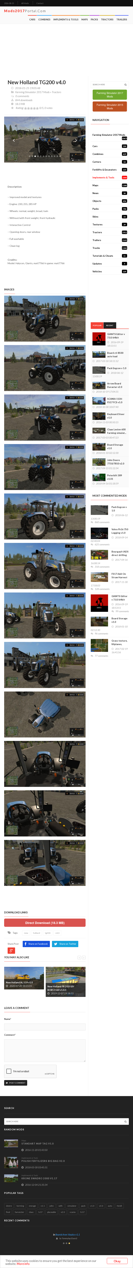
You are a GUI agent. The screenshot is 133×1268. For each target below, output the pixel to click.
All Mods (25, 3)
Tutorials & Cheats (109, 255)
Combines (44, 19)
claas (31, 1212)
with (61, 1205)
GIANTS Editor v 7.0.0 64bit (116, 336)
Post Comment (17, 1083)
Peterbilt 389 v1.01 (114, 477)
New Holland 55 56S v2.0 (60, 982)
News (109, 193)
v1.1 (43, 1205)
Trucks (109, 248)
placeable (51, 1212)
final (8, 1212)
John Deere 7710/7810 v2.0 (115, 462)
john (52, 1205)
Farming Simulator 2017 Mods (32, 92)
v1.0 (92, 1205)
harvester (19, 1212)
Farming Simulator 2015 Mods (110, 106)
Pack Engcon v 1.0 (116, 368)
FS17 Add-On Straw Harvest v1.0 (119, 577)
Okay (117, 1261)
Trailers (121, 19)
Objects (109, 201)
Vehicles (109, 271)
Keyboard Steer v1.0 (116, 416)
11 (57, 156)
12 (60, 156)
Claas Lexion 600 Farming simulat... (116, 431)
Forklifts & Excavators (109, 169)
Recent (109, 325)
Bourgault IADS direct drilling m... (120, 555)
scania (73, 1212)
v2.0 (63, 1212)
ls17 (40, 1212)
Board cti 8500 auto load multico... (115, 356)
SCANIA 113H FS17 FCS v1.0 (114, 400)
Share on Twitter (67, 943)
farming (20, 1205)
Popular (97, 325)
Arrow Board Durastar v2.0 (114, 385)
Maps (84, 19)
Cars (32, 19)
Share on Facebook (38, 943)
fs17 (82, 1212)
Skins (109, 216)
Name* (7, 1019)
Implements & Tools (65, 19)
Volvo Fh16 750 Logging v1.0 (120, 531)
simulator (71, 1205)
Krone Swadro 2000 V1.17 (39, 1178)
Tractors (107, 19)
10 (54, 156)
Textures (109, 224)
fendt (119, 1205)
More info (23, 1264)
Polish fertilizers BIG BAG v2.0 (43, 1161)
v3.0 (101, 1205)
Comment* (10, 1034)
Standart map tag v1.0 (37, 1143)
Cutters (109, 161)
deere (9, 1205)
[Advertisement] (67, 50)
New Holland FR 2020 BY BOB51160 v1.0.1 (19, 988)
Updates (108, 263)
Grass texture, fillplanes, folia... (119, 644)
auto (110, 1205)
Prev (14, 140)
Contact (39, 3)
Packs (94, 19)
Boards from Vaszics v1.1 (67, 1234)
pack (83, 1205)
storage (32, 1205)
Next (76, 140)
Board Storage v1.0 (115, 446)
